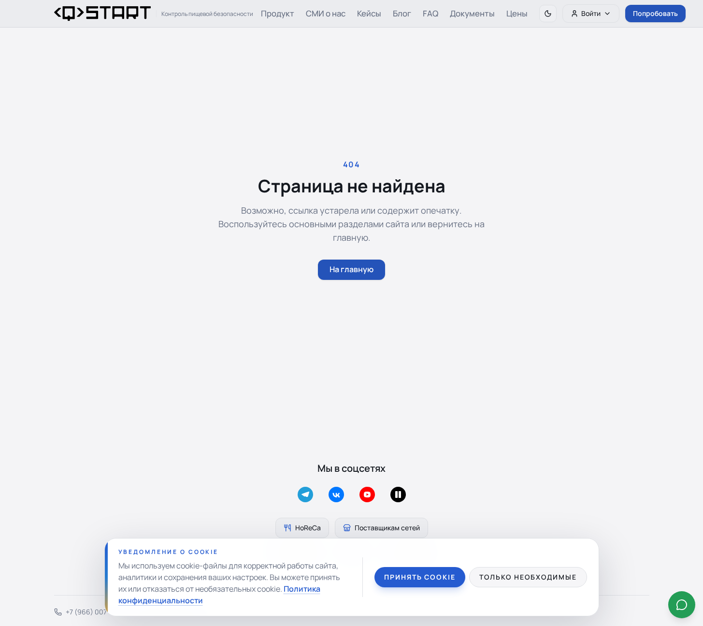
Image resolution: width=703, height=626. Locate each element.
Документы (472, 13)
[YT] (367, 494)
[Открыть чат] (681, 604)
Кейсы (369, 13)
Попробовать (655, 13)
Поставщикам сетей (387, 527)
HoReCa (308, 527)
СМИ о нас (325, 13)
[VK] (336, 494)
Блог (402, 13)
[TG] (305, 494)
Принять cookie (420, 577)
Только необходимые (527, 577)
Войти (591, 13)
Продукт (277, 13)
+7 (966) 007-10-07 (96, 611)
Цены (517, 13)
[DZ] (398, 494)
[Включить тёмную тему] (548, 13)
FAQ (430, 13)
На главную (351, 269)
